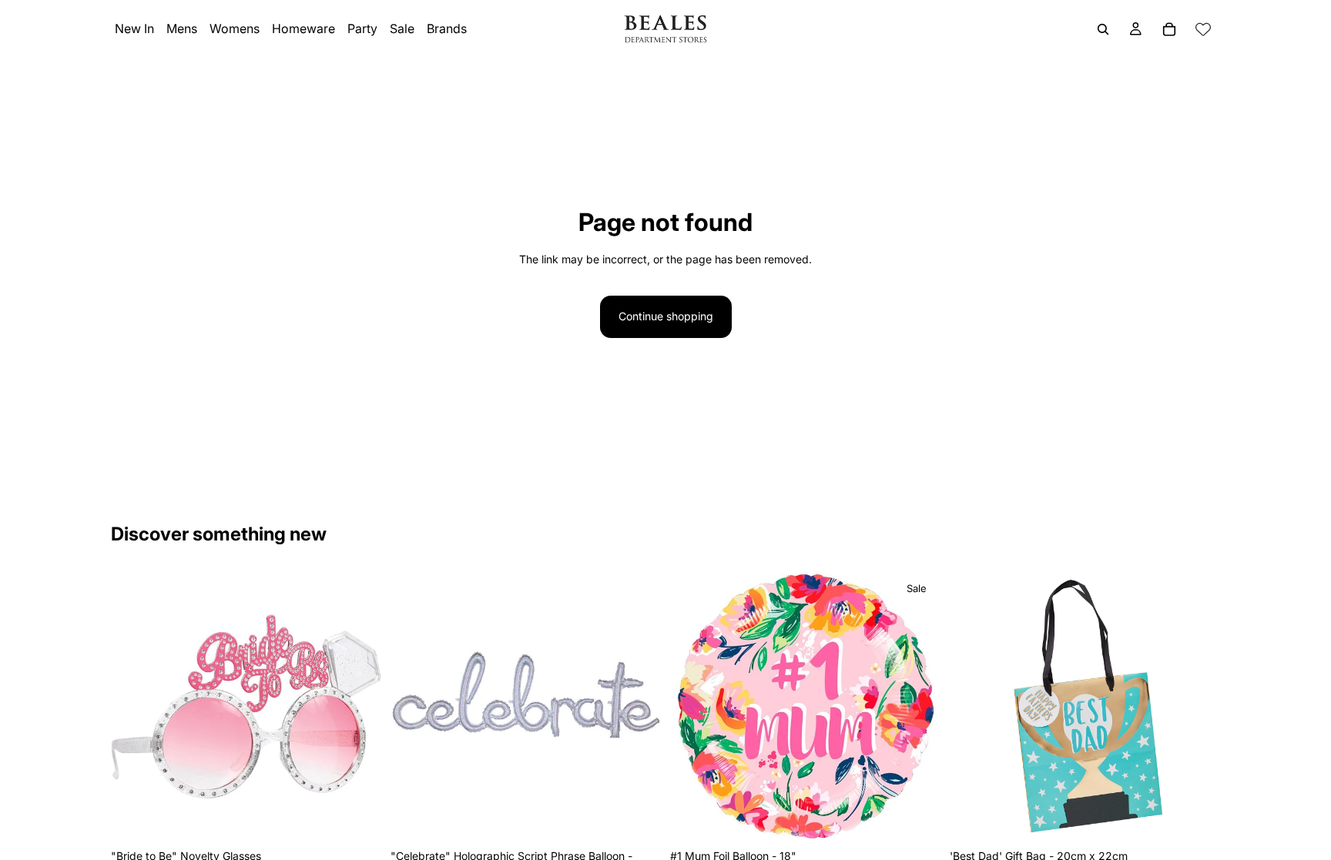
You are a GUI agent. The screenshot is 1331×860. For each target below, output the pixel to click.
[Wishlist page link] (1203, 29)
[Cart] (1169, 29)
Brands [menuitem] (447, 28)
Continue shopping (666, 316)
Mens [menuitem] (181, 28)
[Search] (1103, 29)
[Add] (357, 818)
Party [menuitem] (362, 28)
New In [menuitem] (134, 28)
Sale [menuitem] (402, 28)
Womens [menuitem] (235, 28)
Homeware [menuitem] (303, 28)
